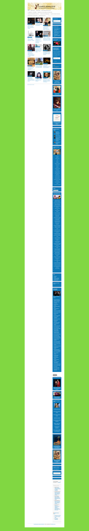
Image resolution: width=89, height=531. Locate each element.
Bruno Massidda (57, 268)
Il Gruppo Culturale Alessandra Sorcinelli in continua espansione (57, 489)
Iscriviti (55, 61)
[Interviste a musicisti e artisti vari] (58, 15)
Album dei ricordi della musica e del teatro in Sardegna (57, 388)
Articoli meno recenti (30, 84)
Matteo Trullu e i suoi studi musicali (58, 136)
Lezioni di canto (38, 10)
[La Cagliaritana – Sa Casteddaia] (53, 15)
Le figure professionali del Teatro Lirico (33, 13)
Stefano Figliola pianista (57, 337)
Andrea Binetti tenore (57, 229)
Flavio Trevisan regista (57, 365)
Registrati (55, 276)
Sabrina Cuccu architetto (57, 310)
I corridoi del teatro (57, 409)
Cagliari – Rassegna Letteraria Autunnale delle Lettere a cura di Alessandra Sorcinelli (46, 39)
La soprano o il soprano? (57, 184)
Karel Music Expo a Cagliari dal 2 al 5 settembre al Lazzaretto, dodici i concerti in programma (38, 40)
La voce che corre (57, 178)
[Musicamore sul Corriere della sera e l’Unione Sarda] (54, 15)
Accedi (55, 277)
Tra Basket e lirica (57, 172)
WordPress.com (53, 524)
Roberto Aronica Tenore (57, 256)
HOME (29, 10)
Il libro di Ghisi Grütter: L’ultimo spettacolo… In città (31, 39)
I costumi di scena (57, 175)
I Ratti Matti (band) (56, 335)
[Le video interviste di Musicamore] (57, 15)
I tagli (57, 159)
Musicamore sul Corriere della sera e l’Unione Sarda (45, 12)
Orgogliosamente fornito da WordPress (39, 524)
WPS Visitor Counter (58, 376)
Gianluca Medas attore (57, 325)
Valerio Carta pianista (57, 336)
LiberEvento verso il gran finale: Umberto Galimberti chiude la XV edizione (46, 80)
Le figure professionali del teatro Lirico (57, 397)
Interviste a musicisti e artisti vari (55, 13)
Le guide (57, 183)
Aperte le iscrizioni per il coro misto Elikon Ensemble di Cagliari (31, 27)
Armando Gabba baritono (57, 262)
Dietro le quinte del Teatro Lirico (46, 10)
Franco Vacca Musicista (57, 351)
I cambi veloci (57, 164)
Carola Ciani (55, 366)
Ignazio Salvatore (57, 94)
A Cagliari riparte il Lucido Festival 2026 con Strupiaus (38, 24)
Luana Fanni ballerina (57, 237)
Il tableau (57, 162)
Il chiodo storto (57, 158)
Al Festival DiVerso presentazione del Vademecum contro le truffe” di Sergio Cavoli (39, 50)
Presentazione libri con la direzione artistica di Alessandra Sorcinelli (31, 68)
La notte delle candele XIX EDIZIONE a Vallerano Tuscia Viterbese (46, 66)
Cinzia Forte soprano (57, 212)
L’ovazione (57, 167)
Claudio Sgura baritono (57, 264)
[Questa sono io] (49, 15)
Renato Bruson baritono (57, 202)
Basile (58, 94)
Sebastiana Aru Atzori (58, 515)
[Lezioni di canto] (50, 15)
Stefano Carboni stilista (57, 328)
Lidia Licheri (55, 367)
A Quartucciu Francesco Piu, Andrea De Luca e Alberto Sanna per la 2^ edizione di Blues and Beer (31, 54)
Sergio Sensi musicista (57, 341)
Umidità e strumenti (57, 163)
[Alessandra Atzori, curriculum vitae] (59, 15)
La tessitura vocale (57, 168)
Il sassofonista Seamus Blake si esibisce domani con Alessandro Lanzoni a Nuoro (31, 79)
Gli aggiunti (57, 169)
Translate (59, 482)
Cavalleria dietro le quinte (57, 179)
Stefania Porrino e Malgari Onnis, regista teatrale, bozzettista (57, 244)
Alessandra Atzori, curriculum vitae (33, 15)
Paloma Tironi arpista (57, 315)
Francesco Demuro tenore (56, 297)
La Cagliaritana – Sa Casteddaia (32, 12)
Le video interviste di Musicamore (44, 13)
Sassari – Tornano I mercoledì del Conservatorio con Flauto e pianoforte (46, 28)
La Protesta (57, 180)
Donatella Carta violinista (57, 263)
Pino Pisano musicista (57, 342)
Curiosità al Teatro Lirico (42, 15)
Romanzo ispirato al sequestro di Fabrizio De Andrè (57, 109)
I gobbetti (57, 157)
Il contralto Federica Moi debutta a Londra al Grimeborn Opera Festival (46, 53)
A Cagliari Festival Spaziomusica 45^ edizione (38, 80)
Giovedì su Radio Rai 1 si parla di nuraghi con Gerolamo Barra (38, 66)
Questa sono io (33, 10)
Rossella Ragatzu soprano (57, 217)
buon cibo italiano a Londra (57, 461)
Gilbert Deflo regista (56, 322)
